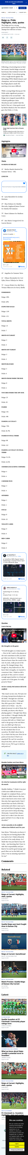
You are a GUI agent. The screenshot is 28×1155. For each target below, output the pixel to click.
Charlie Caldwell (6, 1025)
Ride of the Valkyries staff (9, 956)
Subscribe (22, 8)
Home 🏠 (3, 12)
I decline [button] (17, 1146)
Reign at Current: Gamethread (13, 954)
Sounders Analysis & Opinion (9, 1049)
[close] (26, 2)
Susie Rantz (4, 32)
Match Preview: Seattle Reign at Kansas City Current (13, 983)
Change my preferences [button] (17, 1149)
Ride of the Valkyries (7, 17)
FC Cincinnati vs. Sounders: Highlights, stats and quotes (12, 1114)
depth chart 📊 (12, 12)
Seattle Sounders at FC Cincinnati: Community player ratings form (13, 1021)
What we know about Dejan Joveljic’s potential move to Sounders (12, 1053)
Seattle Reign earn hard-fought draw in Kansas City (13, 925)
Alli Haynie (4, 986)
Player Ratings (5, 1017)
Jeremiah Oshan (5, 1057)
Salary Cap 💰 (23, 12)
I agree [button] (17, 1143)
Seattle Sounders (6, 1110)
